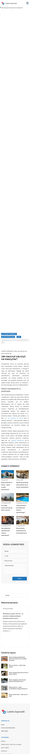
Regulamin (4, 731)
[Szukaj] (3, 595)
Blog (2, 724)
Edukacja (4, 751)
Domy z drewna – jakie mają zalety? (17, 666)
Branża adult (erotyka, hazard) (11, 744)
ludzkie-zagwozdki (10, 334)
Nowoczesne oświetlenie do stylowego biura (21, 530)
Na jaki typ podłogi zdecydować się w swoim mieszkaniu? (22, 485)
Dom (18, 337)
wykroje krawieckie (17, 440)
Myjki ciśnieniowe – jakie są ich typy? (18, 695)
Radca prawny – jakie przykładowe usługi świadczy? (18, 688)
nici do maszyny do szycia (13, 418)
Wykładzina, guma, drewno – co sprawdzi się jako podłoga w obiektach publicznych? (13, 616)
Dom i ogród (5, 747)
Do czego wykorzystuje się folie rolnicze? (6, 508)
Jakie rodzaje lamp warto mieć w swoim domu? (18, 673)
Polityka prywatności (8, 728)
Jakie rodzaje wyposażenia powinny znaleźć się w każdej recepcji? (17, 658)
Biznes (3, 741)
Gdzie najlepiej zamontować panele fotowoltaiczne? (17, 680)
